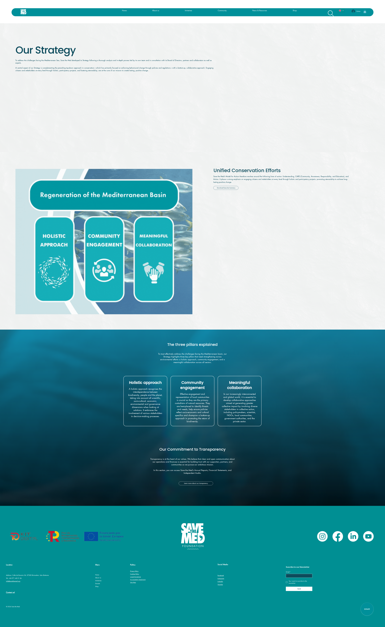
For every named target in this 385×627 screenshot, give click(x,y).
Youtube (220, 584)
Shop (97, 586)
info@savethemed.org (13, 581)
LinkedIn (220, 581)
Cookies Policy (134, 574)
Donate (97, 583)
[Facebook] (337, 536)
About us (98, 578)
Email (288, 572)
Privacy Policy (134, 571)
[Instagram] (322, 536)
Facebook (221, 575)
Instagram (221, 578)
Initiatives (98, 581)
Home (97, 575)
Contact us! (10, 592)
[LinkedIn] (353, 536)
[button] (364, 11)
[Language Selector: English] (341, 10)
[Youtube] (368, 536)
